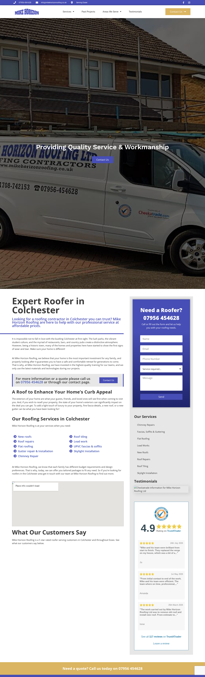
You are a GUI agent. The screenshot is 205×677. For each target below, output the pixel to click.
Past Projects (88, 11)
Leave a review (161, 643)
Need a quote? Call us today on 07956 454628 (103, 668)
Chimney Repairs (146, 424)
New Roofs (142, 452)
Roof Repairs (143, 459)
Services (67, 11)
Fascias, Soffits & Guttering (151, 431)
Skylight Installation (147, 472)
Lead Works (143, 445)
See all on (161, 636)
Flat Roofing (143, 438)
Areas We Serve (110, 11)
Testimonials (135, 11)
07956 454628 (32, 382)
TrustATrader (174, 531)
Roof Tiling (142, 466)
